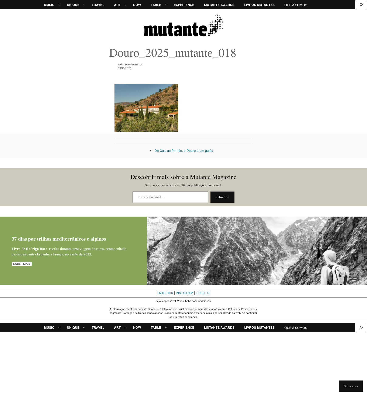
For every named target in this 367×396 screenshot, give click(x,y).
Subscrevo (222, 197)
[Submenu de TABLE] (166, 5)
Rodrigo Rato (36, 249)
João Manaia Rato (130, 64)
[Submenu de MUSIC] (59, 5)
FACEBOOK (165, 293)
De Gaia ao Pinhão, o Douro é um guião (184, 151)
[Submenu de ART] (126, 5)
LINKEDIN (203, 293)
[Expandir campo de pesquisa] (361, 4)
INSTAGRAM (184, 293)
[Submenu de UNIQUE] (84, 5)
